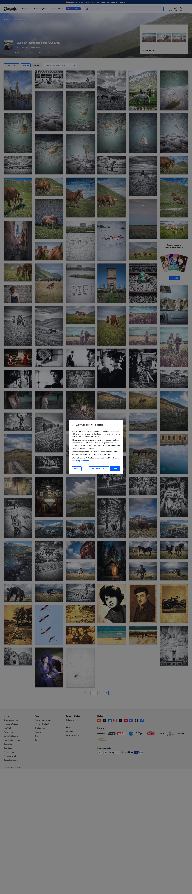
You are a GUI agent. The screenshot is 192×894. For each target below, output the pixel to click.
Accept (115, 468)
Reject (77, 468)
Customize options (99, 468)
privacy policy (100, 458)
